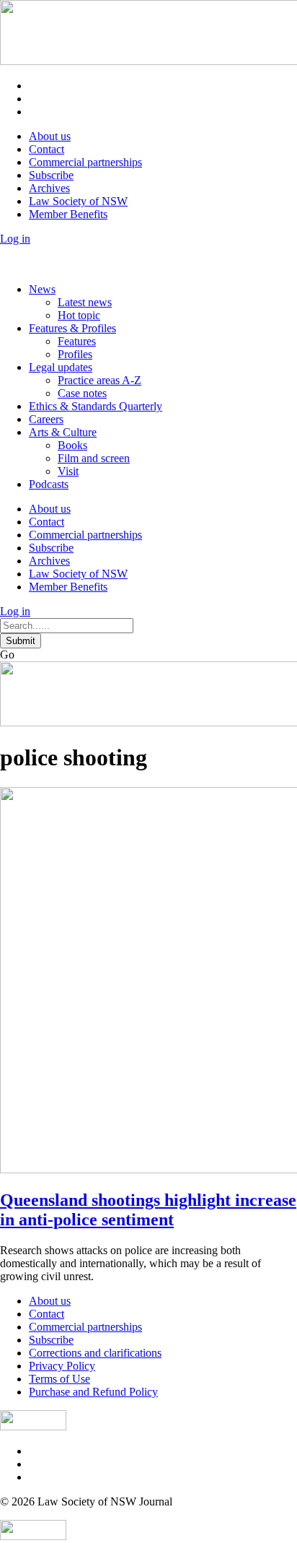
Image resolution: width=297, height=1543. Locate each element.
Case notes (82, 393)
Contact (46, 149)
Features (77, 341)
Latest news (85, 302)
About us (50, 136)
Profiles (75, 354)
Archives (49, 188)
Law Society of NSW (78, 201)
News (42, 289)
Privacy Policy (62, 1366)
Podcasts (48, 484)
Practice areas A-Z (99, 380)
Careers (46, 419)
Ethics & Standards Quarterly (95, 406)
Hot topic (79, 315)
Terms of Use (59, 1379)
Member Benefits (68, 214)
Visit (68, 471)
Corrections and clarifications (95, 1353)
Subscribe (51, 175)
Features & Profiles (72, 328)
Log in (15, 238)
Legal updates (60, 367)
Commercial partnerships (85, 162)
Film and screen (94, 458)
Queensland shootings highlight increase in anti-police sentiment (148, 1210)
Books (72, 445)
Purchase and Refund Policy (93, 1392)
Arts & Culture (63, 432)
